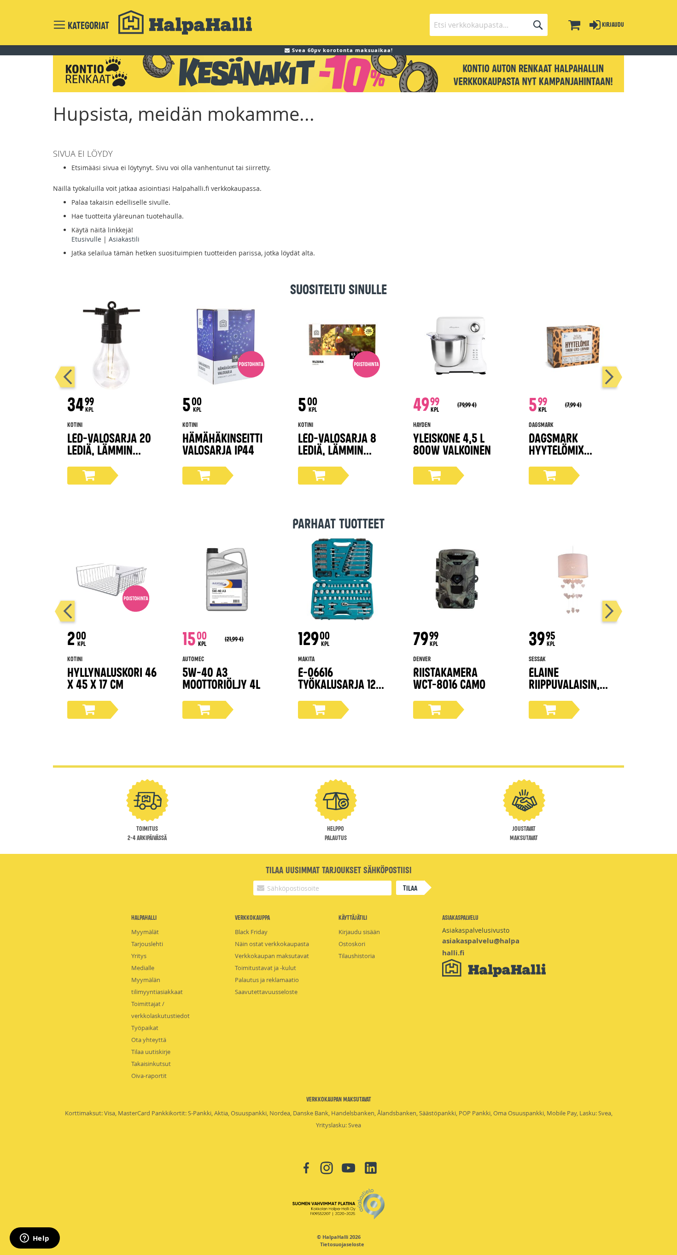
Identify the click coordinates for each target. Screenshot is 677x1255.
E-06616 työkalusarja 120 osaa (340, 683)
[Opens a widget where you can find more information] (34, 1238)
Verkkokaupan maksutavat (272, 956)
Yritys (138, 956)
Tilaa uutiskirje (150, 1052)
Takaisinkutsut (151, 1064)
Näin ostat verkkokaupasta (272, 944)
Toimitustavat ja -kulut (265, 968)
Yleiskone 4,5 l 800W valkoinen (452, 443)
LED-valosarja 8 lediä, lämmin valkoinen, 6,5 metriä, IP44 (337, 455)
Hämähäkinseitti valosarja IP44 (222, 443)
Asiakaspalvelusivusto (475, 930)
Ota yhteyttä (148, 1040)
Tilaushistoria (356, 956)
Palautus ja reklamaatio (267, 980)
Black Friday (251, 932)
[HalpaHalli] (185, 22)
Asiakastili (124, 239)
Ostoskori (351, 944)
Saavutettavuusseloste (266, 992)
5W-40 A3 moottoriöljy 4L (221, 677)
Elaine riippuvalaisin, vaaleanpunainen (571, 683)
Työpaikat (144, 1028)
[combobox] (489, 25)
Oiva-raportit (149, 1075)
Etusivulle (86, 239)
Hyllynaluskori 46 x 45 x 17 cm (112, 677)
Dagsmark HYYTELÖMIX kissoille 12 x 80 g (572, 449)
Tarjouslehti (147, 944)
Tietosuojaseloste (342, 1244)
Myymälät (145, 932)
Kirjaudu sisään (359, 932)
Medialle (142, 968)
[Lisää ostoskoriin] (89, 476)
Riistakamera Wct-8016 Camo (449, 677)
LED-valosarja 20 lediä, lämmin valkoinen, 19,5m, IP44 (109, 455)
